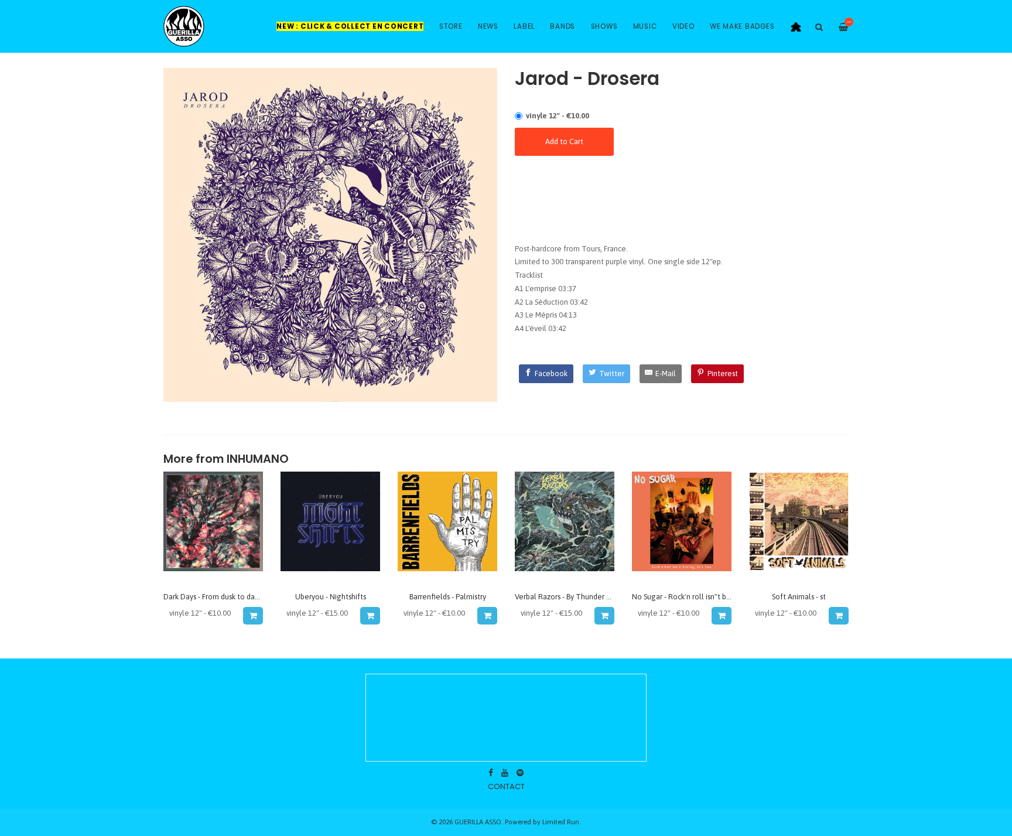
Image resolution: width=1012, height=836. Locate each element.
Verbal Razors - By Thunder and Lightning (583, 596)
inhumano (258, 459)
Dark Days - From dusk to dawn (214, 596)
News (488, 26)
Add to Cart (564, 141)
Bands (562, 26)
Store (451, 26)
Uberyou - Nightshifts (330, 596)
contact (506, 786)
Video (683, 26)
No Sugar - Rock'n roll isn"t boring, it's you (701, 596)
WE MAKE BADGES (742, 26)
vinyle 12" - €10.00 (557, 115)
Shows (604, 26)
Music (645, 26)
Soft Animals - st (799, 596)
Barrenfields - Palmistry (447, 596)
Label (524, 26)
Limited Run (560, 821)
